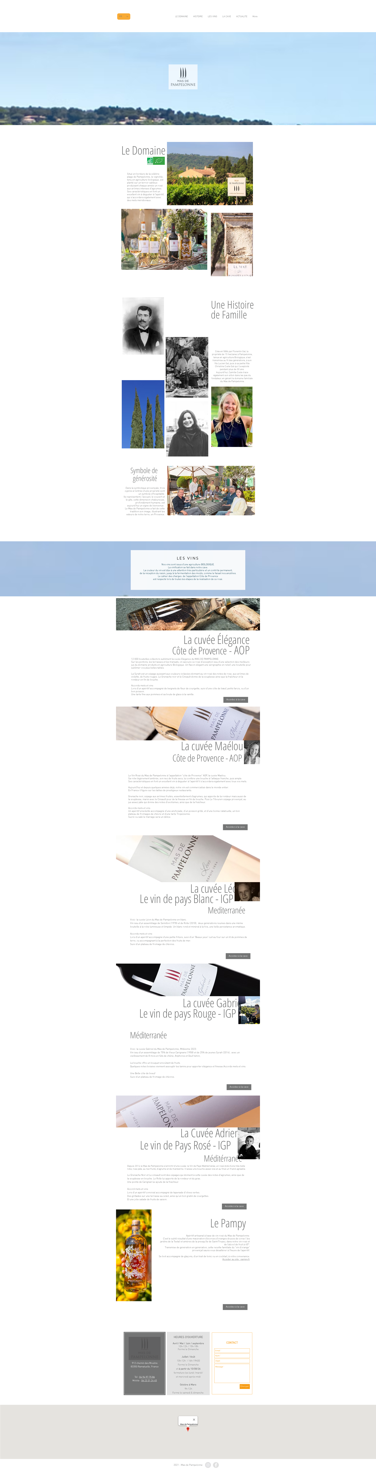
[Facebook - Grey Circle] (216, 1465)
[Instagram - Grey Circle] (208, 1465)
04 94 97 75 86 (147, 1377)
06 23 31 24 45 (149, 1380)
